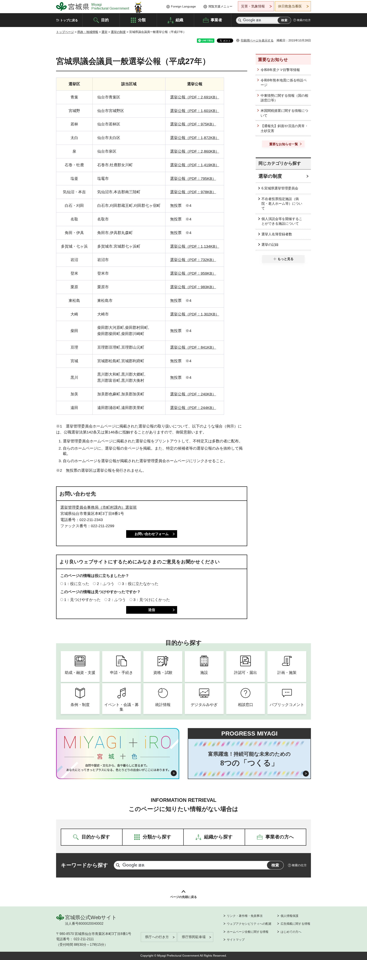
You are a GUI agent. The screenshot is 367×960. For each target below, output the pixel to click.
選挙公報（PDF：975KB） (193, 124)
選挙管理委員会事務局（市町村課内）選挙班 (98, 507)
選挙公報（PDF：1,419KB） (194, 165)
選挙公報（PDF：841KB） (193, 347)
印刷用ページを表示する (257, 40)
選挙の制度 (118, 32)
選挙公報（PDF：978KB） (193, 192)
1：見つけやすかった (82, 600)
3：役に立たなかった (140, 584)
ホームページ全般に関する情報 (247, 931)
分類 (142, 20)
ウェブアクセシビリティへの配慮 (249, 923)
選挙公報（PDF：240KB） (193, 394)
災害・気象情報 (253, 6)
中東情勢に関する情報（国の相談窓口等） (284, 98)
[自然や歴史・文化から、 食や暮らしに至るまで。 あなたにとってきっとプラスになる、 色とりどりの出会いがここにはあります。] (117, 767)
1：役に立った (76, 584)
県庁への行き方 (157, 937)
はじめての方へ (291, 931)
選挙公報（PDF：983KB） (193, 287)
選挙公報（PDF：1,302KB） (194, 314)
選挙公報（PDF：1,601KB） (194, 111)
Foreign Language (183, 6)
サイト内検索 (239, 20)
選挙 (104, 32)
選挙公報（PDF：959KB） (193, 273)
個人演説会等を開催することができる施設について (281, 221)
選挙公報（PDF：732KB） (193, 260)
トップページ (65, 32)
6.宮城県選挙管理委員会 (279, 188)
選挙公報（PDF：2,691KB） (194, 97)
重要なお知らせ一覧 (283, 144)
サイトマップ (236, 939)
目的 (105, 20)
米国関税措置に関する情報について (284, 113)
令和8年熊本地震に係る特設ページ (284, 82)
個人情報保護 (289, 915)
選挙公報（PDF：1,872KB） (194, 138)
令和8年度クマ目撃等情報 (280, 70)
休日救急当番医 (290, 6)
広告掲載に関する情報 (295, 923)
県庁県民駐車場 (194, 937)
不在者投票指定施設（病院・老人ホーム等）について (281, 203)
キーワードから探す (84, 865)
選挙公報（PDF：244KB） (193, 408)
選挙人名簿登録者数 (276, 234)
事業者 (216, 20)
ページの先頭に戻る (183, 897)
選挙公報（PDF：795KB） (193, 178)
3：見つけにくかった (151, 600)
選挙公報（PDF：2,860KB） (194, 151)
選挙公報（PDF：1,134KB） (194, 246)
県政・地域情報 (87, 32)
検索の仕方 (304, 20)
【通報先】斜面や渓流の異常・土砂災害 (284, 128)
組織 (179, 20)
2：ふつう (105, 584)
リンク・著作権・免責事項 (245, 915)
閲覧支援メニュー (220, 6)
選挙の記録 (269, 244)
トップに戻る (69, 20)
